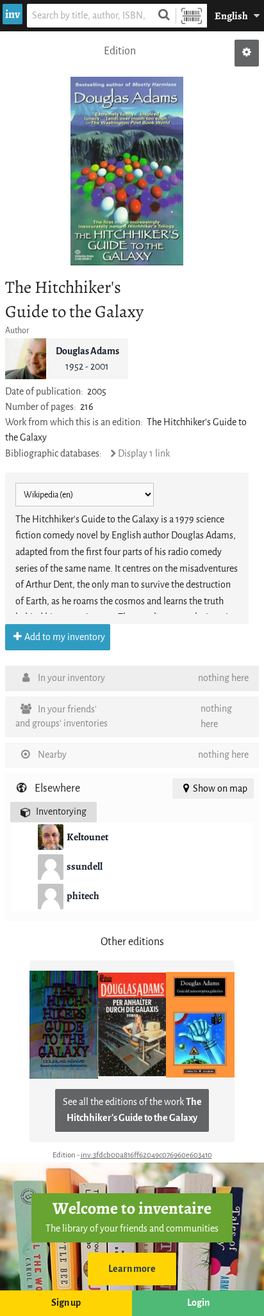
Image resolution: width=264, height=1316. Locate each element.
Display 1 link (144, 454)
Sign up (66, 1303)
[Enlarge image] (126, 171)
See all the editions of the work (132, 1110)
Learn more (132, 1269)
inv (12, 14)
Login (198, 1303)
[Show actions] (247, 53)
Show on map (220, 789)
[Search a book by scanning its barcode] (191, 15)
